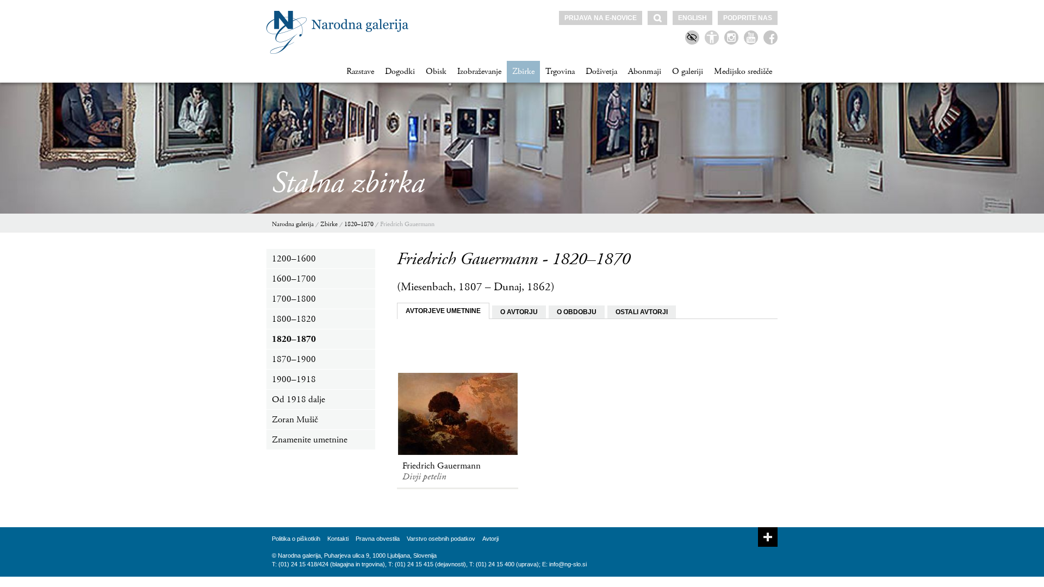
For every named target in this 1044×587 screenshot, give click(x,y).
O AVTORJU (519, 312)
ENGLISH (692, 18)
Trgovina (560, 71)
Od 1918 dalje (298, 399)
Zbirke (523, 71)
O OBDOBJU (576, 312)
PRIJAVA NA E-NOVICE (600, 18)
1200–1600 (294, 259)
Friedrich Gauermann (407, 224)
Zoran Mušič (295, 420)
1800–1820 (294, 319)
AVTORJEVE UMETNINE (443, 311)
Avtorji (490, 538)
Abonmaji (644, 71)
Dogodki (400, 71)
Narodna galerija (293, 224)
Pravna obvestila (378, 538)
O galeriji (687, 71)
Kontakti (338, 538)
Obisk (436, 71)
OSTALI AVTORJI (642, 312)
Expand (768, 537)
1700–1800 (294, 299)
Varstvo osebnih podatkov (441, 538)
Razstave (360, 71)
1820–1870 (359, 224)
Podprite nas (747, 18)
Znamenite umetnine (309, 440)
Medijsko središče (743, 71)
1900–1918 (294, 379)
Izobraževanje (479, 71)
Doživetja (601, 71)
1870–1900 (294, 359)
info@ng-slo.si (568, 564)
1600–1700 (294, 279)
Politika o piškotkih (296, 538)
